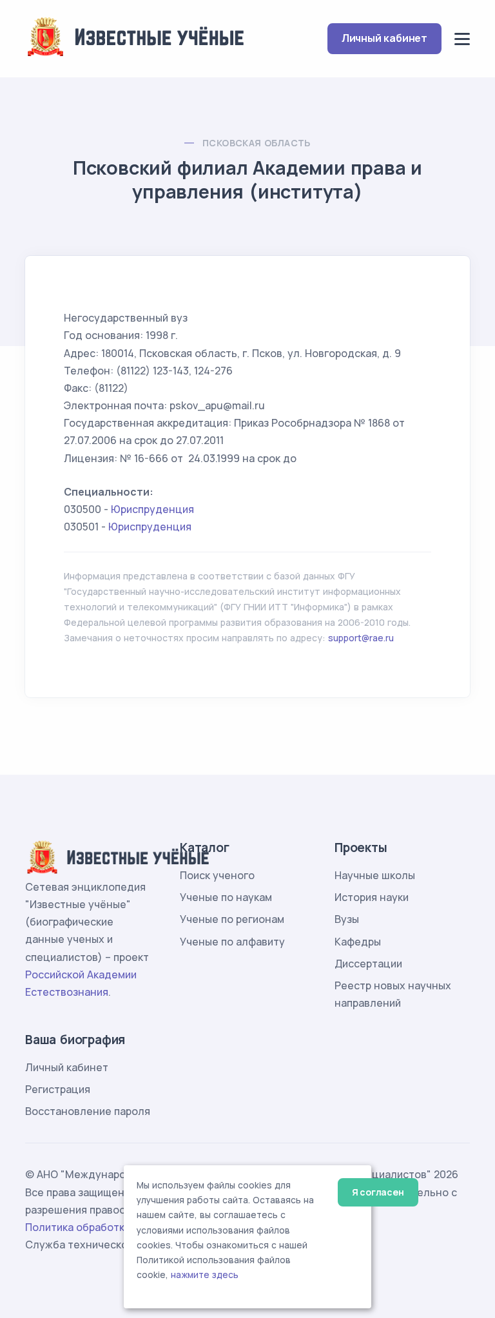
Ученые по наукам (226, 897)
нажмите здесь (204, 1275)
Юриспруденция (152, 509)
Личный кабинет (384, 38)
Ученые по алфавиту (232, 942)
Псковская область (256, 143)
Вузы (347, 919)
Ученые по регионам (232, 919)
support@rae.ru (361, 638)
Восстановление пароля (87, 1111)
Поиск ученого (217, 875)
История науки (372, 897)
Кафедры (358, 942)
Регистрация (57, 1089)
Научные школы (375, 875)
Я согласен (378, 1192)
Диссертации (368, 963)
